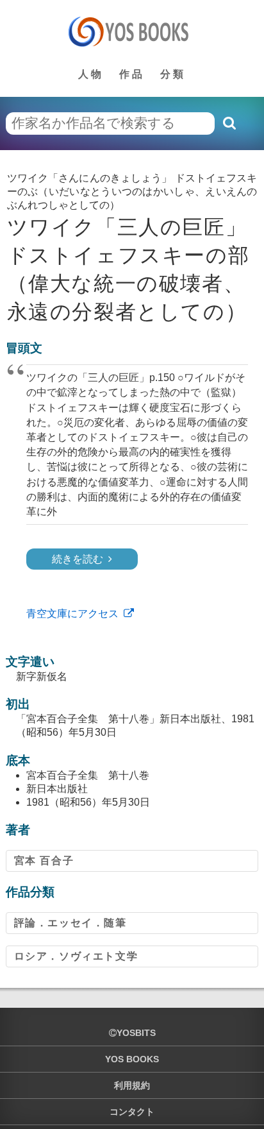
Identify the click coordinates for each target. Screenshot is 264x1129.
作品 (132, 74)
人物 (91, 74)
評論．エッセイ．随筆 (70, 922)
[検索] (228, 123)
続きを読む (77, 559)
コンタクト (132, 1112)
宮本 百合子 (44, 860)
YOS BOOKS (132, 1059)
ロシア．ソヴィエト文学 (76, 956)
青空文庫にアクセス (72, 613)
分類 (173, 74)
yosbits (136, 1033)
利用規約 (132, 1085)
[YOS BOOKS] (132, 31)
